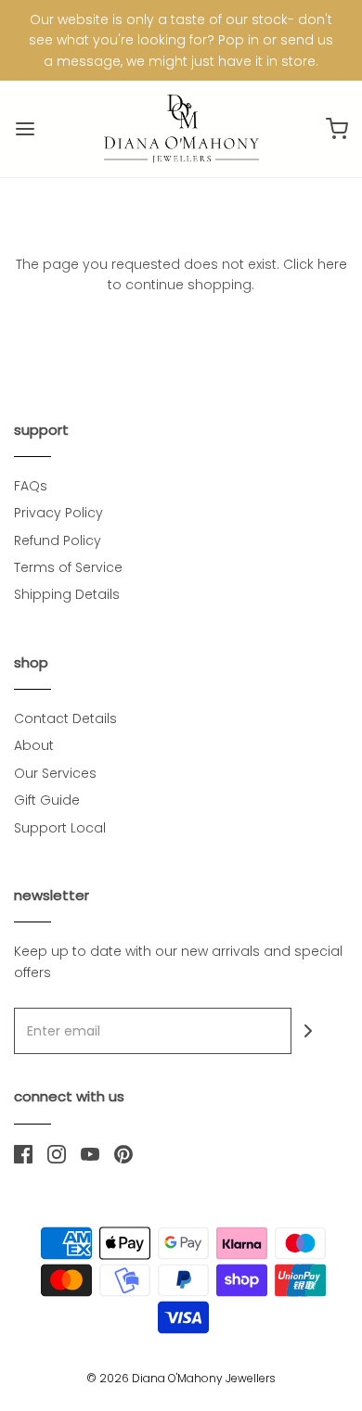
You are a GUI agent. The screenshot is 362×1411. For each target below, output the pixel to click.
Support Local (60, 828)
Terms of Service (68, 567)
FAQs (30, 486)
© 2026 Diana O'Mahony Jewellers (181, 1378)
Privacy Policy (58, 512)
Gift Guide (47, 800)
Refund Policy (57, 540)
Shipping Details (67, 594)
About (34, 745)
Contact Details (65, 718)
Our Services (55, 773)
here (332, 264)
